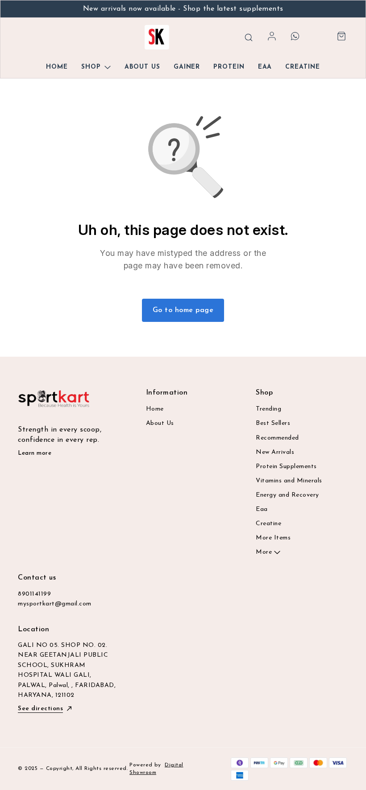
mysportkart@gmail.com (55, 604)
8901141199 (34, 594)
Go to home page (183, 310)
